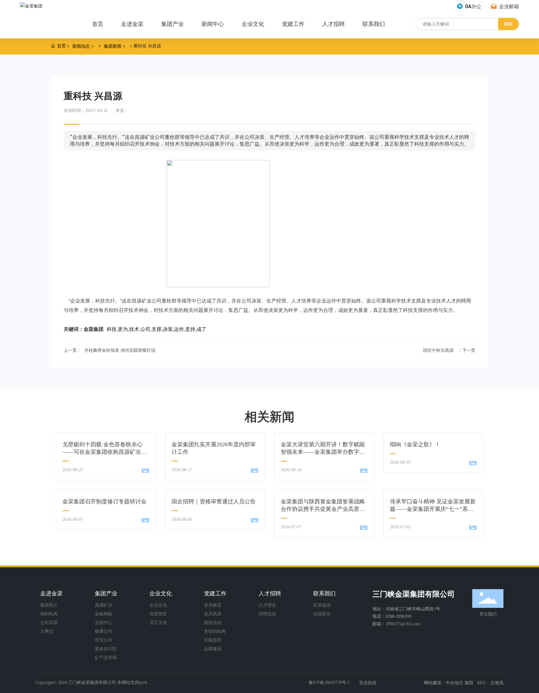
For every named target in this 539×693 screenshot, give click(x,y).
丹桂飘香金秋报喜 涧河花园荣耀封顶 (119, 350)
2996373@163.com (403, 624)
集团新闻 (112, 46)
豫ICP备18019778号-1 (329, 682)
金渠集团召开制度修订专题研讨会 (104, 501)
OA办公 (472, 6)
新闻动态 (81, 46)
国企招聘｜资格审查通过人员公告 (214, 501)
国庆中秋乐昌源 (438, 350)
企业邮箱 (508, 6)
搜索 (508, 24)
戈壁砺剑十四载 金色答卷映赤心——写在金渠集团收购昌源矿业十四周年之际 (104, 452)
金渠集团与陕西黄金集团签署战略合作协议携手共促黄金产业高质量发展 (323, 509)
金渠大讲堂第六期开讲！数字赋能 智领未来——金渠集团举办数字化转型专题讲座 (323, 452)
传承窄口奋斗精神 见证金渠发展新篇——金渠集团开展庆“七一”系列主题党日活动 (433, 509)
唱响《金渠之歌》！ (415, 444)
